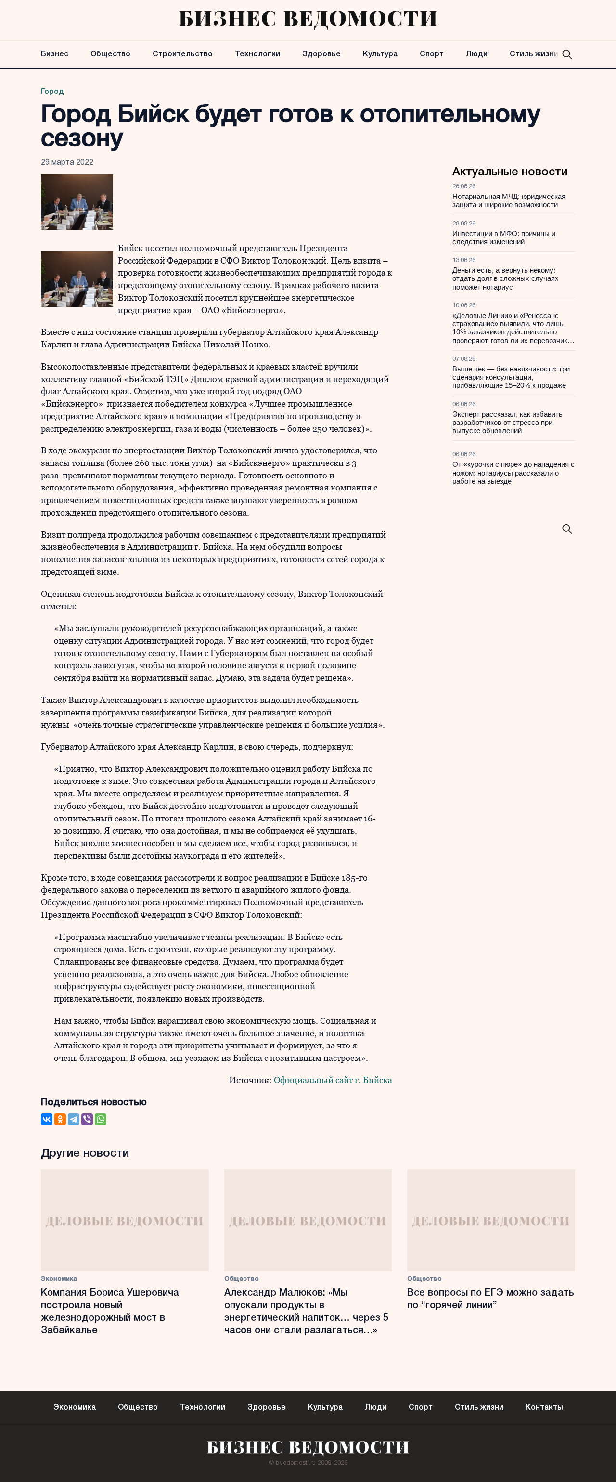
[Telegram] (73, 1119)
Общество (110, 54)
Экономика (59, 1279)
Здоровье (321, 54)
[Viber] (87, 1119)
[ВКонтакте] (46, 1119)
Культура (380, 54)
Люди (477, 54)
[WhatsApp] (100, 1119)
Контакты (544, 1407)
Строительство (183, 54)
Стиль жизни (534, 54)
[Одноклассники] (60, 1119)
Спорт (432, 54)
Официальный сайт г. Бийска (333, 1080)
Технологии (257, 54)
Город (52, 92)
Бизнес (54, 54)
